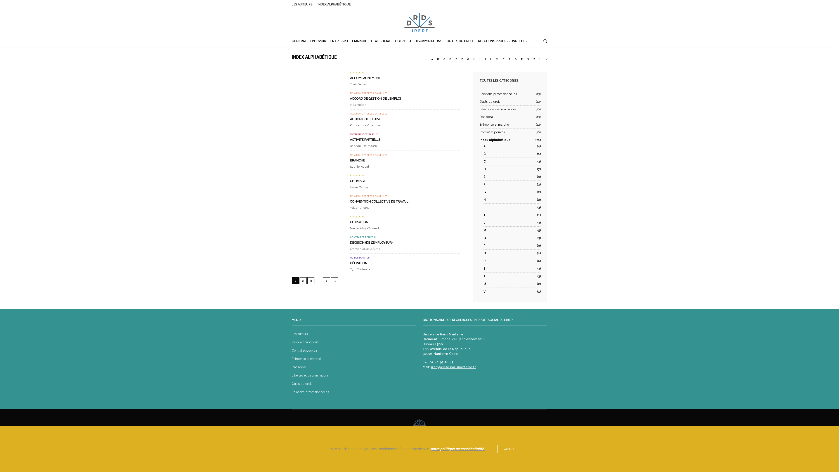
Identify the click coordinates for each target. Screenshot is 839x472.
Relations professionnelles (502, 41)
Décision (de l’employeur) (371, 243)
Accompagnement (365, 78)
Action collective (365, 119)
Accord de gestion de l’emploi (375, 99)
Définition (358, 263)
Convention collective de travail (379, 201)
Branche (357, 160)
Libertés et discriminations (418, 41)
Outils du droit (460, 41)
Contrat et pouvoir (309, 41)
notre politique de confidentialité (458, 449)
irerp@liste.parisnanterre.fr (453, 367)
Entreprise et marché (348, 41)
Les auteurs (302, 4)
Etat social (381, 41)
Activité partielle (365, 140)
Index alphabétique (334, 4)
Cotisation (359, 222)
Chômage (358, 181)
